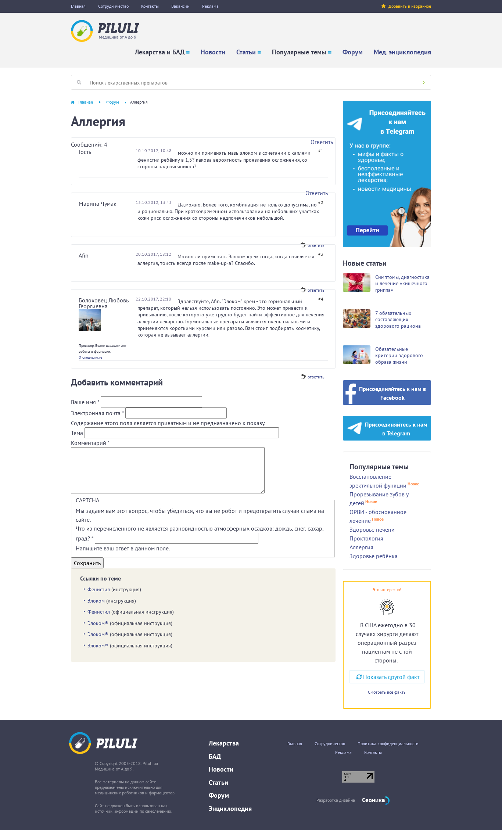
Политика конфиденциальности (388, 743)
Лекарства (224, 743)
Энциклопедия (230, 808)
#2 (320, 202)
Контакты (150, 6)
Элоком (96, 600)
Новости (213, 52)
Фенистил (98, 589)
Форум (353, 52)
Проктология (366, 538)
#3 (320, 254)
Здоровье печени (372, 529)
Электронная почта (97, 413)
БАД (215, 756)
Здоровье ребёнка (373, 556)
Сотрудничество (113, 6)
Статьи (246, 52)
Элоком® (97, 623)
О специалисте (90, 357)
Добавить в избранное (409, 6)
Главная (78, 6)
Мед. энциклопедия (402, 52)
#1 (320, 150)
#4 (320, 299)
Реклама (210, 6)
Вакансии (180, 6)
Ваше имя (85, 402)
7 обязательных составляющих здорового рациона (398, 319)
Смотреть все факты (387, 692)
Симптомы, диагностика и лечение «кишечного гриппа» (402, 283)
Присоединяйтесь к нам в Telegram (396, 429)
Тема (78, 432)
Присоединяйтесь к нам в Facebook (392, 393)
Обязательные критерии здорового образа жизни (399, 355)
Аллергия (361, 547)
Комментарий (90, 442)
